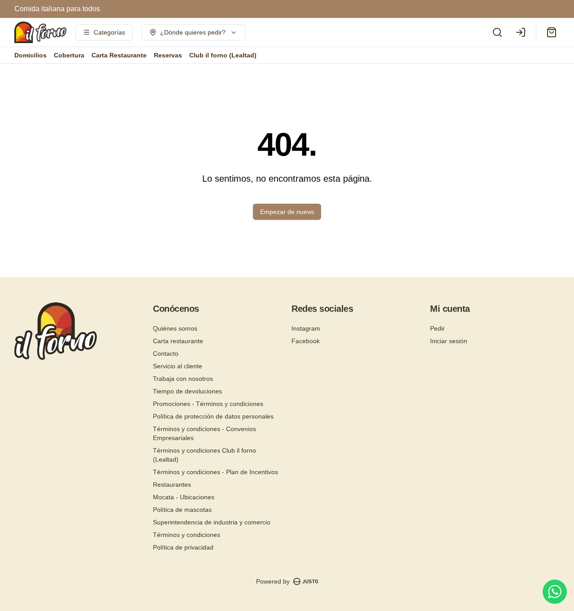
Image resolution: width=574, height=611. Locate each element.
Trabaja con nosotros (183, 378)
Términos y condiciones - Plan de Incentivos (215, 472)
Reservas (168, 55)
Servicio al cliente (177, 366)
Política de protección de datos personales (213, 416)
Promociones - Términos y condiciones (208, 403)
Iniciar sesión (448, 341)
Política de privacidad (183, 547)
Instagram (305, 328)
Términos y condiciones (186, 534)
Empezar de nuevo (287, 211)
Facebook (305, 341)
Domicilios (30, 55)
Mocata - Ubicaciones (183, 497)
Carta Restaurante (119, 55)
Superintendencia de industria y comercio (211, 522)
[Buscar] (497, 32)
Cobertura (69, 55)
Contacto (165, 353)
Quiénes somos (175, 328)
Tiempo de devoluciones (187, 391)
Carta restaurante (178, 341)
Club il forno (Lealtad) (223, 55)
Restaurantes (172, 484)
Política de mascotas (182, 509)
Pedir (437, 328)
